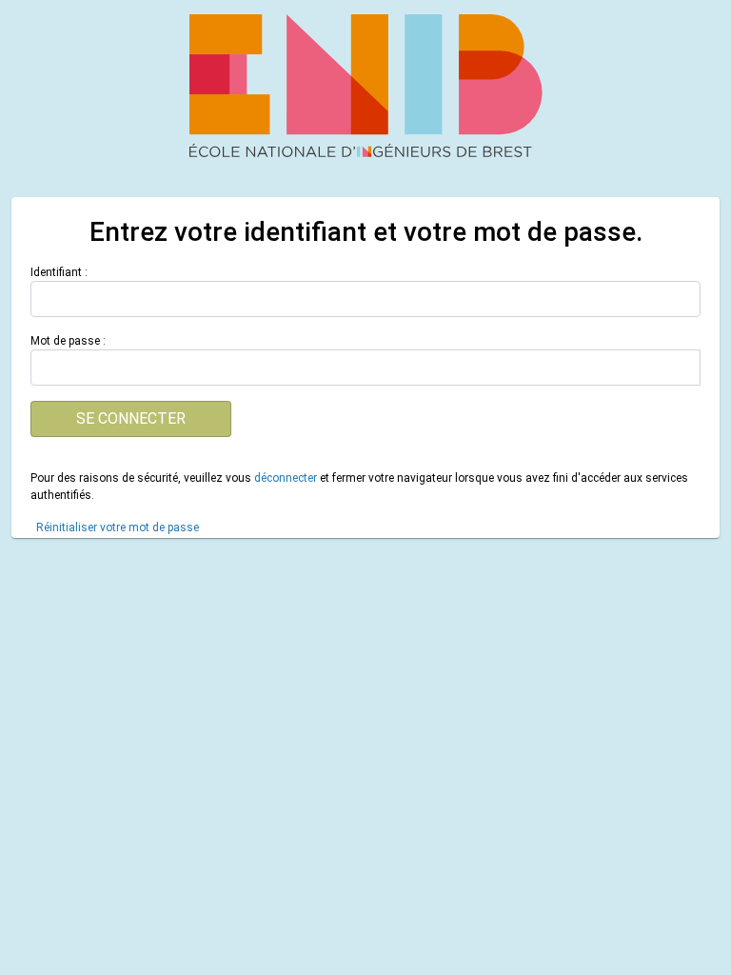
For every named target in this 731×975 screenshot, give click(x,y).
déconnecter (285, 478)
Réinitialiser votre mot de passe (117, 527)
